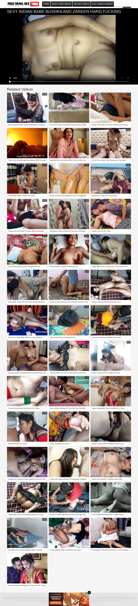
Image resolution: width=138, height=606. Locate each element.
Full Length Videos (102, 4)
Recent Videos (81, 4)
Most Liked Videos (61, 4)
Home (46, 4)
